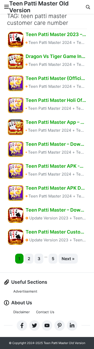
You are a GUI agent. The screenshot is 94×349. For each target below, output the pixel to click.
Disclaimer (21, 312)
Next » (68, 258)
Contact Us (45, 312)
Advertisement (25, 291)
